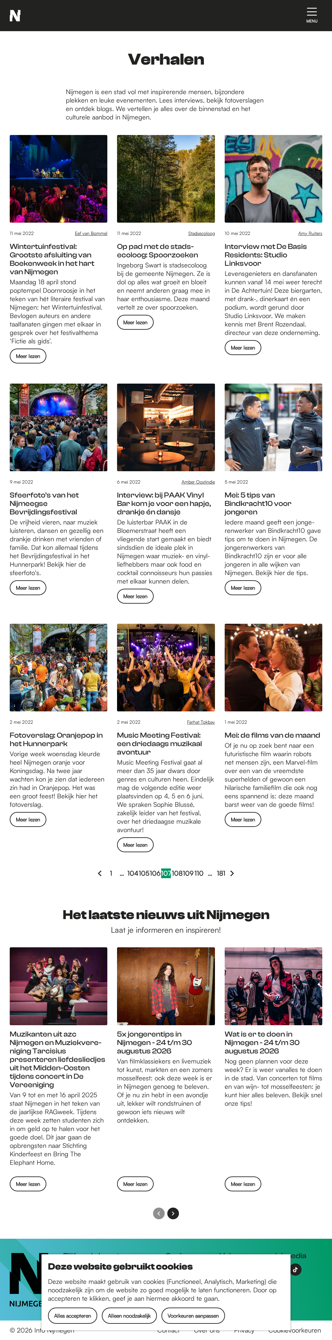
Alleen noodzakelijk (129, 1315)
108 (177, 873)
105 (144, 873)
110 (199, 873)
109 (188, 873)
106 (155, 873)
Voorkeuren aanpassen (193, 1315)
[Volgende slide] (173, 1213)
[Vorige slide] (159, 1213)
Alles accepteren (72, 1315)
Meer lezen (28, 357)
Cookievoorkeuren (294, 1330)
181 (221, 873)
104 (133, 873)
